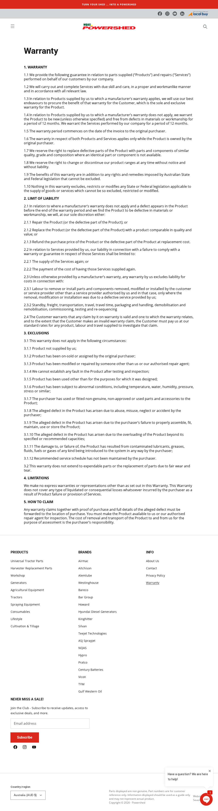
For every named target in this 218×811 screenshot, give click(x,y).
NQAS (82, 648)
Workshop (18, 575)
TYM (81, 684)
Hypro (82, 655)
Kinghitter (85, 619)
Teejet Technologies (92, 633)
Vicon (82, 677)
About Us (152, 561)
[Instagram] (167, 14)
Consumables (20, 612)
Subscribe (24, 737)
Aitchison (85, 568)
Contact (151, 568)
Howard (83, 604)
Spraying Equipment (25, 604)
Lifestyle (16, 619)
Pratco (82, 662)
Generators (19, 583)
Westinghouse (88, 583)
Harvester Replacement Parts (31, 568)
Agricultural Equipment (27, 590)
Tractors (16, 597)
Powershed (138, 802)
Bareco (83, 590)
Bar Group (85, 597)
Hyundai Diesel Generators (97, 612)
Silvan (82, 626)
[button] (15, 27)
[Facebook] (160, 14)
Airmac (83, 561)
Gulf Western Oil (90, 691)
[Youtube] (175, 14)
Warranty (152, 583)
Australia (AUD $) (25, 795)
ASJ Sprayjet (86, 641)
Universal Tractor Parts (27, 561)
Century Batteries (90, 670)
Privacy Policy (155, 575)
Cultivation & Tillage (25, 626)
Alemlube (85, 575)
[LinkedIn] (182, 14)
